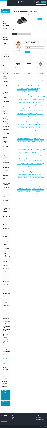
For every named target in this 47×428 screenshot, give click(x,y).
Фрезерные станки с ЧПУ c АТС (21, 88)
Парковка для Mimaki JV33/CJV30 (5, 316)
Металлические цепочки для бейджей (22, 155)
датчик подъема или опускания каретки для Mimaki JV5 (5, 93)
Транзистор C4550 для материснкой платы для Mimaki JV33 (5, 345)
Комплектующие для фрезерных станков (5, 381)
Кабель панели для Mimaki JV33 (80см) (6, 253)
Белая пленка (30, 135)
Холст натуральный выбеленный (27, 133)
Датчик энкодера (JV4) (5, 222)
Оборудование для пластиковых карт (33, 171)
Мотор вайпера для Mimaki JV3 (6, 259)
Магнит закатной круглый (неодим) (21, 160)
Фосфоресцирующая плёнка (32, 146)
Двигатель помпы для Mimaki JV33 (6, 289)
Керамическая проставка (31, 130)
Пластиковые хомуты (37, 180)
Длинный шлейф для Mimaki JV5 (6, 203)
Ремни (4, 41)
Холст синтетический (20, 135)
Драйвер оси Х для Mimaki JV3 (6, 354)
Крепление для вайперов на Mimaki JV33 (6, 275)
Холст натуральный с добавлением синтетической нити (38, 133)
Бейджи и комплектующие (33, 152)
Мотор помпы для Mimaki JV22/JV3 (6, 296)
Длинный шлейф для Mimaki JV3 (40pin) (6, 155)
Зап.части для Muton (5, 369)
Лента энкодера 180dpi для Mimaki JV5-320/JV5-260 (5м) (6, 194)
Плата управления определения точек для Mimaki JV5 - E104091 (5, 119)
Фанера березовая (43, 149)
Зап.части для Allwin (5, 58)
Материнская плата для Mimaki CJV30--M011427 (5, 108)
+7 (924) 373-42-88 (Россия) (35, 1)
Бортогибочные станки (31, 91)
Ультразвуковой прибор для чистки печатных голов (6, 378)
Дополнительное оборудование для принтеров (23, 94)
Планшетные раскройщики (26, 85)
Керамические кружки (31, 163)
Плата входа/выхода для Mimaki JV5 (6, 106)
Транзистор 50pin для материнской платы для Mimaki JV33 (5, 335)
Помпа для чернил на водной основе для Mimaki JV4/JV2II (6, 216)
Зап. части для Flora (26, 102)
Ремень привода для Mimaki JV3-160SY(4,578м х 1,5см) (6, 271)
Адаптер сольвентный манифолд (6, 25)
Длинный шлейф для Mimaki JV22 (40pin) (6, 347)
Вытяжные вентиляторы (35, 121)
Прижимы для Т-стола (24, 116)
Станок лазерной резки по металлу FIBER (22, 91)
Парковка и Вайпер (26, 99)
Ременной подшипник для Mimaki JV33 (6, 162)
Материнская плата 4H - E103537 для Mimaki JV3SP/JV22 (5, 142)
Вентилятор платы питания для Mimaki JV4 (6, 263)
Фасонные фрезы (39, 188)
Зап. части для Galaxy (20, 102)
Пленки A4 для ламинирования (27, 138)
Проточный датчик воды (41, 124)
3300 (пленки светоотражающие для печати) (23, 146)
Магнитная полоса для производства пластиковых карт (24, 169)
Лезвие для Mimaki (5, 312)
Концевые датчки (37, 113)
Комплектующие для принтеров (5, 14)
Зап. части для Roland (6, 54)
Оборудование (3, 9)
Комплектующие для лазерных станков (5, 383)
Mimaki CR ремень (5, 236)
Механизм (30, 124)
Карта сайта (9, 426)
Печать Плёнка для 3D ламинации (36, 138)
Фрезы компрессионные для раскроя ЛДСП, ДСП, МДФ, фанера (32, 191)
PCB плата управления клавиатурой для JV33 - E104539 (5, 76)
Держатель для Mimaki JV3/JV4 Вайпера (5, 213)
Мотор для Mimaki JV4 (5, 337)
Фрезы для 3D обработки (20, 191)
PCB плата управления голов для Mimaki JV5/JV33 (6, 332)
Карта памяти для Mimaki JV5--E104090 (6, 101)
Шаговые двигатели (28, 119)
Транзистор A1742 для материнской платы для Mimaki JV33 (5, 342)
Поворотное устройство (35, 124)
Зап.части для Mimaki (6, 71)
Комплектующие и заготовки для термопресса (23, 163)
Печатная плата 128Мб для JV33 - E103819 (6, 126)
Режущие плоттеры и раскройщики (40, 83)
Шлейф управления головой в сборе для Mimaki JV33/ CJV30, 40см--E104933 (6, 170)
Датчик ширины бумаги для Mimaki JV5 (6, 281)
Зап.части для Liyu (39, 105)
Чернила (3, 403)
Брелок (18, 158)
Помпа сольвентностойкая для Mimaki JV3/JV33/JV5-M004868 (6, 219)
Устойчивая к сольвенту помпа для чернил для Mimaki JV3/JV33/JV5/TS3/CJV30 (6, 268)
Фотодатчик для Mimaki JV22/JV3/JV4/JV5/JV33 (5, 200)
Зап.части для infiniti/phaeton (5, 66)
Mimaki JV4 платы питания (6, 234)
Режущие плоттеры (20, 85)
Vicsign (39, 127)
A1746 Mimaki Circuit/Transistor (5, 244)
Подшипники (19, 116)
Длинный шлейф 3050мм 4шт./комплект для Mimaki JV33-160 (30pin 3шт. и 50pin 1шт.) (6, 206)
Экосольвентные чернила (20, 188)
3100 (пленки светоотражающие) (36, 144)
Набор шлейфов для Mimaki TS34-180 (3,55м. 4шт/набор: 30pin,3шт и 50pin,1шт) (6, 324)
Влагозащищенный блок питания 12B (26, 174)
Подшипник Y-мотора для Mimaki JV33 (6, 160)
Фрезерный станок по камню (29, 88)
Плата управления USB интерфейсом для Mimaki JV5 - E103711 (6, 111)
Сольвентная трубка (5, 37)
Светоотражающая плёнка (28, 144)
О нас (1, 3)
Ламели (18, 124)
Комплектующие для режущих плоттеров (5, 386)
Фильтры (4, 23)
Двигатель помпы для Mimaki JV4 (6, 277)
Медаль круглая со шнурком (39, 160)
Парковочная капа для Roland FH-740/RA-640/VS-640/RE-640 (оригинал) (6, 284)
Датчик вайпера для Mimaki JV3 (6, 310)
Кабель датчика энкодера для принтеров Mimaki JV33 (6, 251)
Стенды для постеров (20, 152)
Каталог (13, 418)
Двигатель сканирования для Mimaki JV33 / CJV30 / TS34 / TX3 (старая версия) (6, 184)
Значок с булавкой (30, 158)
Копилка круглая (35, 158)
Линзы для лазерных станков (24, 124)
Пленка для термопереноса (40, 146)
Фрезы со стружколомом (20, 194)
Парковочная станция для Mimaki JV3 (6, 226)
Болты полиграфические (30, 180)
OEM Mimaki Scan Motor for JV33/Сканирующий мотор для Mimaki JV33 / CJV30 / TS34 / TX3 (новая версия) (6, 181)
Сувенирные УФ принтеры (42, 80)
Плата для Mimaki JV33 (5, 137)
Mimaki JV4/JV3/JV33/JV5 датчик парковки (6, 367)
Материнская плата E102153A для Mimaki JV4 (6, 139)
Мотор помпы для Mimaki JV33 (6, 291)
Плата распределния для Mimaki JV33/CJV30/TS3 (6, 121)
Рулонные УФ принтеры (35, 80)
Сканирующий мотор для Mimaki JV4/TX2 (6, 153)
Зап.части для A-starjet (6, 56)
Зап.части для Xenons (20, 108)
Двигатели (4, 43)
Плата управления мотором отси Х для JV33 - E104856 (6, 129)
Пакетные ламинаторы (40, 185)
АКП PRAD (32, 149)
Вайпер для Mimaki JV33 (6, 365)
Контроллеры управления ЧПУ (30, 113)
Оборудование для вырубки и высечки (22, 183)
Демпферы (32, 96)
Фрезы (29, 188)
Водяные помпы (41, 110)
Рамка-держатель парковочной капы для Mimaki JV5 (6, 318)
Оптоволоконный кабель (6, 35)
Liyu (31, 127)
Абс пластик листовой (36, 149)
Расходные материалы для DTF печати (30, 83)
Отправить (27, 52)
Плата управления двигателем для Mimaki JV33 (6, 144)
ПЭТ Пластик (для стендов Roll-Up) (32, 141)
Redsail (36, 127)
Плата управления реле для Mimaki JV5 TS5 (6, 131)
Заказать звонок (38, 2)
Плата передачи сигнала (6, 90)
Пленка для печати (26, 135)
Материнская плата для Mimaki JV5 (5, 97)
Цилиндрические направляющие (21, 119)
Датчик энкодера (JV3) (5, 224)
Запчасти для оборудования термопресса (22, 166)
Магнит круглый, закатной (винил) (30, 160)
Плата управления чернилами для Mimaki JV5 (6, 104)
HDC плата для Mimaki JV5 (6, 133)
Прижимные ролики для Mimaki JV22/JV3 (5, 302)
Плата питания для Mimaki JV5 (6, 95)
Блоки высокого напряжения (21, 121)
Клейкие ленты (24, 180)
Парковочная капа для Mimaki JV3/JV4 (6, 149)
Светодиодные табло (20, 177)
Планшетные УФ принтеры (28, 80)
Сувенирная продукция (26, 152)
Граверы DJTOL (33, 188)
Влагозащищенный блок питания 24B (36, 174)
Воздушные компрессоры (28, 121)
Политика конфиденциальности (4, 426)
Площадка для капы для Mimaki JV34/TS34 (6, 175)
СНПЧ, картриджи (5, 47)
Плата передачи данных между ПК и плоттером (6, 146)
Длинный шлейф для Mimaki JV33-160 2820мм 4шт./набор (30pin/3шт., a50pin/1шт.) (6, 327)
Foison (29, 127)
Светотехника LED (4, 399)
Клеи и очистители (20, 180)
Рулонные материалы (4, 392)
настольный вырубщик (33, 185)
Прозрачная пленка (36, 135)
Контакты (2, 5)
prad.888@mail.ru (38, 417)
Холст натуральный (20, 133)
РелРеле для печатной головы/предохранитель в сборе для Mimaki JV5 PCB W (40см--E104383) (6, 173)
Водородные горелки (35, 110)
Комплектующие (25, 177)
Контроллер (30, 177)
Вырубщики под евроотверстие (21, 185)
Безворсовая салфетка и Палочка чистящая (6, 28)
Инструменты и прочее (4, 401)
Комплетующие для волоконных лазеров (4, 388)
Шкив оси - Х (4, 363)
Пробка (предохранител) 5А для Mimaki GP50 (6, 261)
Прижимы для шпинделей (31, 116)
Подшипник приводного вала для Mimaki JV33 (6, 165)
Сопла (36, 130)
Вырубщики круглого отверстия (31, 183)
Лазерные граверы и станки (37, 88)
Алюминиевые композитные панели (22, 149)
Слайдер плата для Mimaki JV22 (6, 135)
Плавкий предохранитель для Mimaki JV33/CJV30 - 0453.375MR (6, 330)
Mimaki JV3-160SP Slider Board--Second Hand (6, 73)
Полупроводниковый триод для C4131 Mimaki (6, 241)
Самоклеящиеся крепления (30, 155)
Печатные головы (28, 96)
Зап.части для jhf (34, 105)
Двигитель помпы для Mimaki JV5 (6, 246)
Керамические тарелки (38, 163)
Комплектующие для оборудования (4, 11)
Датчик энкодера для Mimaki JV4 (6, 279)
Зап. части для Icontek (6, 52)
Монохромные (34, 177)
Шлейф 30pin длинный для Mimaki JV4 (6, 231)
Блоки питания (30, 110)
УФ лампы (4, 45)
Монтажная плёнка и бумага (21, 144)
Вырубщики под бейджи (38, 183)
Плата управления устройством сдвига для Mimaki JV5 (6, 116)
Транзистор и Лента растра (6, 21)
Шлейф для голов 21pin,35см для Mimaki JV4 (6, 196)
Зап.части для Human (20, 105)
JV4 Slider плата (5, 85)
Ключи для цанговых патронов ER (21, 113)
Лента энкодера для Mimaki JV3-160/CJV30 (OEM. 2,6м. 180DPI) (6, 158)
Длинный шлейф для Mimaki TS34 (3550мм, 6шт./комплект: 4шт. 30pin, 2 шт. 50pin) (6, 305)
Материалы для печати (4, 390)
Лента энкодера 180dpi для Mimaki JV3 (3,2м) (6, 358)
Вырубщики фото (28, 185)
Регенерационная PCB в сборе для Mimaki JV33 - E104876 (6, 124)
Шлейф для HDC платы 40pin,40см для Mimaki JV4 (6, 198)
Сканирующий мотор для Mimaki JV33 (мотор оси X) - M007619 (6, 190)
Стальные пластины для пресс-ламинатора (22, 171)
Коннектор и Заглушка (20, 99)
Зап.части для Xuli (5, 376)
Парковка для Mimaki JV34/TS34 (5, 178)
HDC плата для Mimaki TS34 (6, 99)
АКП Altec (28, 149)
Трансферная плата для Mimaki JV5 (5, 78)
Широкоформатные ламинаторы (34, 85)
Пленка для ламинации (20, 138)
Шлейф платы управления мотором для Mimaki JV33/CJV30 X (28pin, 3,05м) (6, 187)
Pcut (33, 127)
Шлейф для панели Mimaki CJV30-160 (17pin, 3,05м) (6, 167)
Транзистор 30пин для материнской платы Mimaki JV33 (6, 300)
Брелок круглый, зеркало (23, 158)
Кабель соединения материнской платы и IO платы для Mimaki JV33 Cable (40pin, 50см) (6, 256)
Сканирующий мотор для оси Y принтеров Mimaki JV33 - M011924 (6, 209)
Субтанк (30, 99)
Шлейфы (36, 96)
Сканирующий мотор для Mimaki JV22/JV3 (6, 228)
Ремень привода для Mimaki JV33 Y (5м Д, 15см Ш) (6, 339)
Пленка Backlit (24, 141)
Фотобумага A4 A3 (20, 141)
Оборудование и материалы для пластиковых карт (34, 166)
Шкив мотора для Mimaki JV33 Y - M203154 (6, 308)
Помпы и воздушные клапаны (5, 39)
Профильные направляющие (38, 116)
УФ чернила (26, 188)
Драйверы (40, 121)
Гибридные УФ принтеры (20, 80)
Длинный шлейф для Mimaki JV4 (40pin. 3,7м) (6, 349)
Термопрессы (36, 91)
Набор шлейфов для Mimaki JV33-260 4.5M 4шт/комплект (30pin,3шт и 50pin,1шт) (6, 321)
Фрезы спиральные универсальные (28, 194)
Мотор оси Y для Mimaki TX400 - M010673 (6, 248)
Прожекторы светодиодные (41, 177)
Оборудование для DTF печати (21, 83)
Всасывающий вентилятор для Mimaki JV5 (6, 265)
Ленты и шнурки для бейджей (38, 155)
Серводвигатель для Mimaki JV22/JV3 (6, 211)
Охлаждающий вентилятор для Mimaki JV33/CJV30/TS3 (6, 286)
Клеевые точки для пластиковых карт (35, 169)
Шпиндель (33, 119)
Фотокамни (43, 163)
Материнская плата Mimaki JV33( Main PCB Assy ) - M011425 (6, 81)
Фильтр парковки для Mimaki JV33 (6, 293)
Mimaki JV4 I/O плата (5, 83)
